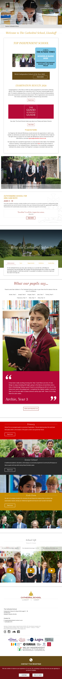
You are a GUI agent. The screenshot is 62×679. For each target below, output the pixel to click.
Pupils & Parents (9, 2)
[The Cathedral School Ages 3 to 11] (10, 569)
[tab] (11, 263)
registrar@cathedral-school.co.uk (37, 138)
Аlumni (32, 2)
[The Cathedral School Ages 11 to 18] (31, 569)
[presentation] (11, 263)
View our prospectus (31, 408)
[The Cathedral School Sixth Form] (51, 569)
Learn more (8, 20)
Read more (31, 100)
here (39, 143)
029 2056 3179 (8, 621)
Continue (24, 675)
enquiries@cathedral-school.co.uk (13, 620)
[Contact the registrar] (60, 22)
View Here (31, 124)
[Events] (60, 18)
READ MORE (40, 77)
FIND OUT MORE (38, 675)
